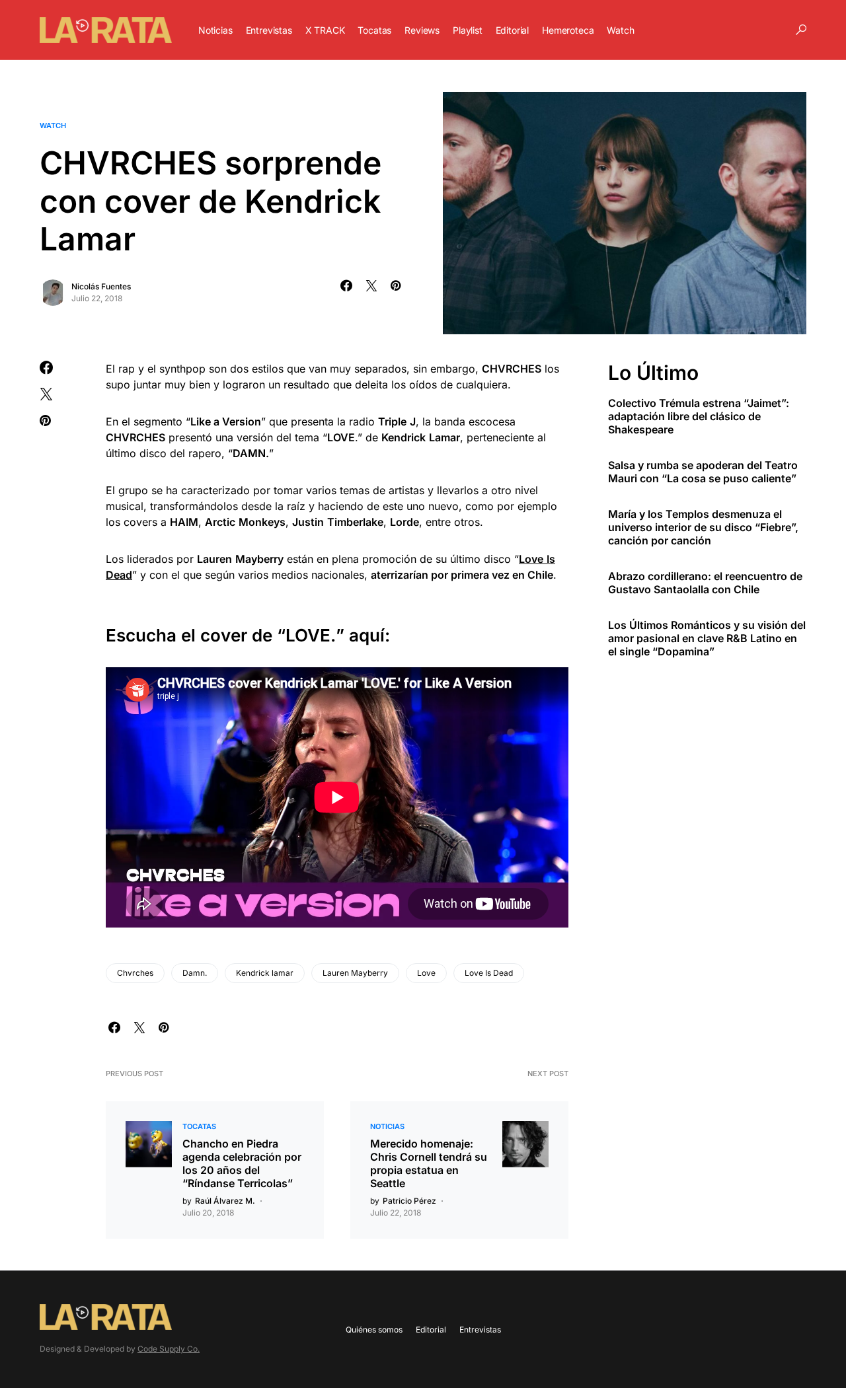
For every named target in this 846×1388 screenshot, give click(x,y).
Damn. (194, 973)
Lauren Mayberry (355, 973)
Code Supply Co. (168, 1349)
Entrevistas (480, 1329)
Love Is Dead (489, 973)
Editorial (431, 1329)
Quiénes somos (374, 1329)
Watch (53, 125)
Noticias (387, 1126)
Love (426, 973)
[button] (801, 29)
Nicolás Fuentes (101, 286)
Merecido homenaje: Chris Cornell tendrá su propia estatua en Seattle (428, 1163)
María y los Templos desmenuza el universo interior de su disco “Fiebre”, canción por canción (703, 526)
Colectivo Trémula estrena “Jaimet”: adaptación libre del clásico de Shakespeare (698, 415)
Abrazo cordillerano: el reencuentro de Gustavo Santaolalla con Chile (705, 582)
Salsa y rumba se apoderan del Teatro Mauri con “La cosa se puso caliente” (703, 471)
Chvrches (135, 973)
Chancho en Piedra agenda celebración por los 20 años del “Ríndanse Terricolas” (241, 1163)
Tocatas (199, 1126)
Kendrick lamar (264, 973)
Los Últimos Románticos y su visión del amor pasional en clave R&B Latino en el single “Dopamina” (707, 637)
